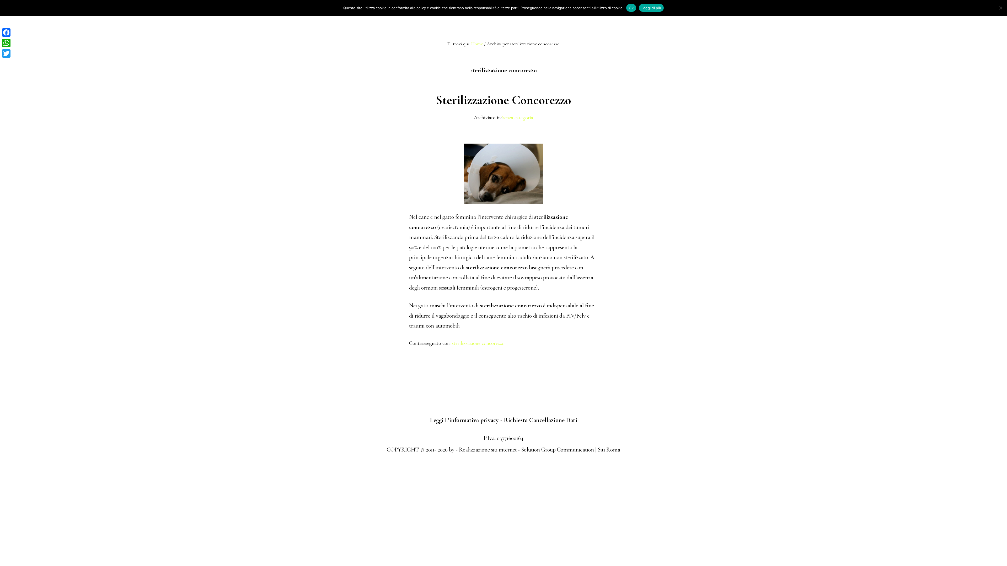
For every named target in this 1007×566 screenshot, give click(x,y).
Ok (631, 8)
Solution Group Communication (557, 449)
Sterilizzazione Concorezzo (503, 100)
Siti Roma (609, 449)
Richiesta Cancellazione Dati (540, 420)
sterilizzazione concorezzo (478, 343)
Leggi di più (651, 8)
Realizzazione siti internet (488, 449)
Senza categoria (517, 118)
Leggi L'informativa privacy (464, 420)
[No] (1000, 7)
